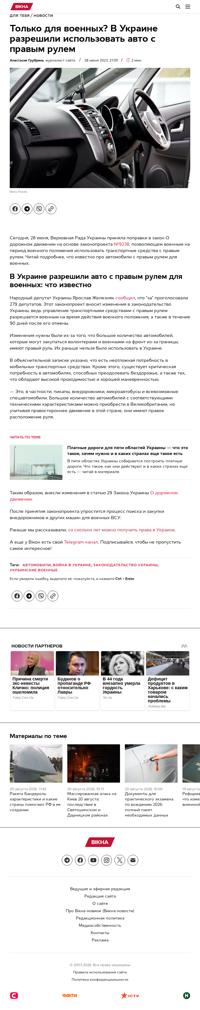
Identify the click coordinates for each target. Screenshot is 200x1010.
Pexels (22, 191)
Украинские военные (34, 570)
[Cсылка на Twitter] (119, 860)
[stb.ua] (14, 996)
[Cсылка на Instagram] (106, 860)
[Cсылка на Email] (133, 860)
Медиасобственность (100, 925)
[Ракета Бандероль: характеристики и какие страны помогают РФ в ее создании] (36, 763)
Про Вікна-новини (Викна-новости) (100, 911)
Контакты (100, 932)
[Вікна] (22, 6)
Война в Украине (72, 565)
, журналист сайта (43, 60)
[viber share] (39, 208)
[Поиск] (178, 6)
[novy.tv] (186, 996)
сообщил (125, 298)
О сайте (100, 903)
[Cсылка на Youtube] (93, 860)
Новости (43, 16)
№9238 (121, 244)
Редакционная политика (100, 918)
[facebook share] (15, 208)
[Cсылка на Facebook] (80, 860)
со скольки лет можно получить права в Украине (121, 530)
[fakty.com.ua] (69, 996)
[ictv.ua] (130, 996)
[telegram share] (27, 208)
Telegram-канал (80, 542)
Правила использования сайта (100, 972)
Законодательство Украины (125, 565)
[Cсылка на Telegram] (67, 860)
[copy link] (51, 208)
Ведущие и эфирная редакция (100, 889)
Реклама (100, 940)
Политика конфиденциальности (100, 980)
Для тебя (20, 16)
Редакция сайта (100, 896)
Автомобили (36, 565)
